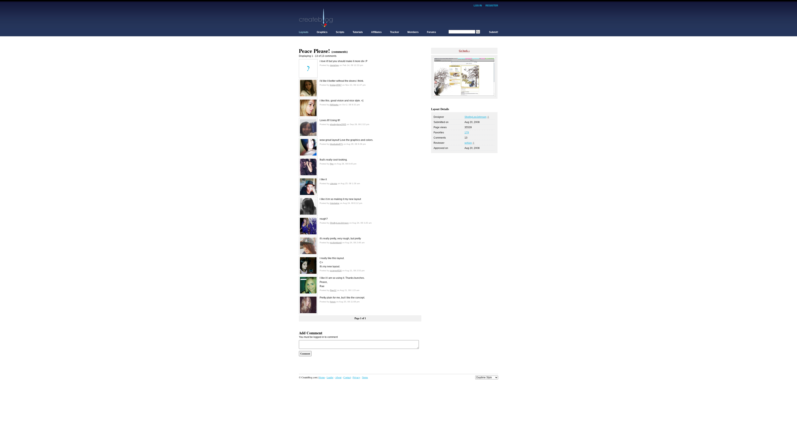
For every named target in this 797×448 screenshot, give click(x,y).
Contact (347, 377)
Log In (478, 5)
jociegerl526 (336, 270)
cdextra (333, 183)
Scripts (340, 32)
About (338, 377)
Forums (431, 32)
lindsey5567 (336, 85)
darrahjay (334, 65)
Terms (365, 377)
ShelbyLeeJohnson (339, 223)
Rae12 (333, 290)
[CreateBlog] (316, 17)
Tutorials (358, 32)
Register (491, 5)
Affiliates (376, 32)
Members (413, 32)
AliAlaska (334, 104)
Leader (330, 377)
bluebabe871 (336, 144)
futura (333, 302)
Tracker (394, 32)
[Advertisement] (422, 17)
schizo (468, 142)
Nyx (332, 164)
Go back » (464, 50)
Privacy (356, 377)
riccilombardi (336, 242)
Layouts (303, 32)
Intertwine (334, 203)
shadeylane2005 (338, 124)
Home (322, 377)
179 (467, 132)
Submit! (493, 32)
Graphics (322, 32)
